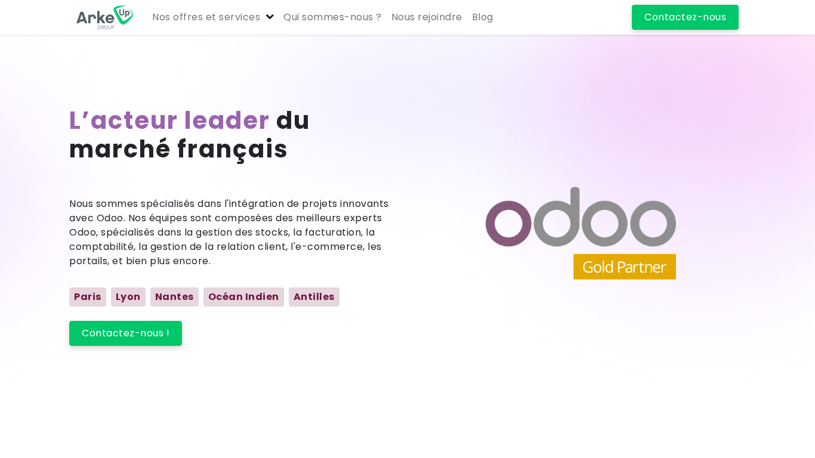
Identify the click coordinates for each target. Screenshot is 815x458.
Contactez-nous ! (125, 333)
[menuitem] (333, 17)
